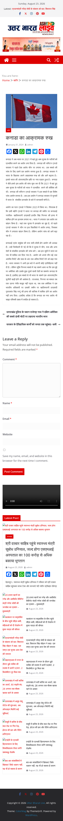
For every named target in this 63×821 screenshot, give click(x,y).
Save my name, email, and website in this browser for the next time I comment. (27, 458)
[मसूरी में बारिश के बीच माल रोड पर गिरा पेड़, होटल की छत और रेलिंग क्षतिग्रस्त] (13, 728)
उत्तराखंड (9, 536)
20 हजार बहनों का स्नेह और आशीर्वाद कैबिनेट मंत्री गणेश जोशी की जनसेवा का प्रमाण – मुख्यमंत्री (41, 601)
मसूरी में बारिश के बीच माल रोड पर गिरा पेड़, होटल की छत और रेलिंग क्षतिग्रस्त (41, 725)
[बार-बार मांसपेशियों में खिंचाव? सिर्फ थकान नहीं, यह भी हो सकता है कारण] (13, 766)
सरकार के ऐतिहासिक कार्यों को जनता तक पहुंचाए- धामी (31, 324)
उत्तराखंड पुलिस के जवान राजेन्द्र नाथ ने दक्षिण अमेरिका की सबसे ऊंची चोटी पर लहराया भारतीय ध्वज (32, 314)
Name (7, 403)
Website (7, 434)
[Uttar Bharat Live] (6, 60)
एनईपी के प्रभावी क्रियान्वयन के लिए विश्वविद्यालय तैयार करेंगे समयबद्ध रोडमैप (40, 745)
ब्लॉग (8, 130)
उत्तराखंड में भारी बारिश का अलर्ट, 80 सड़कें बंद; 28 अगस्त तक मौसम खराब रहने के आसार (41, 685)
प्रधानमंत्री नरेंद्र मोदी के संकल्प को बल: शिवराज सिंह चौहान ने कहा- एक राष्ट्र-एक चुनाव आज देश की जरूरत (34, 10)
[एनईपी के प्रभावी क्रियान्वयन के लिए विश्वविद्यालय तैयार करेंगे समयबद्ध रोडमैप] (13, 747)
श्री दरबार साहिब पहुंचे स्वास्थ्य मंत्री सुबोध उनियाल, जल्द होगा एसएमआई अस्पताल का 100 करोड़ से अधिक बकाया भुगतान (30, 552)
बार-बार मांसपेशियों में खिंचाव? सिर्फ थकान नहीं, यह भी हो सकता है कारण (40, 764)
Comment (10, 359)
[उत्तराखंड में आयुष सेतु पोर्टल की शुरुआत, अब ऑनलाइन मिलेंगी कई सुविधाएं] (13, 708)
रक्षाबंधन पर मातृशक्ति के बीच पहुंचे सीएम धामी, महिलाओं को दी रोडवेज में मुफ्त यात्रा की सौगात (40, 622)
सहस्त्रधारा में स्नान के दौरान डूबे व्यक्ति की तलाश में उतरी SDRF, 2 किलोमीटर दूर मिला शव (40, 665)
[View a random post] (56, 60)
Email (7, 419)
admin (30, 144)
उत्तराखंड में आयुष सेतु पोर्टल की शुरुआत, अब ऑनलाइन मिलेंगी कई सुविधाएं (39, 706)
